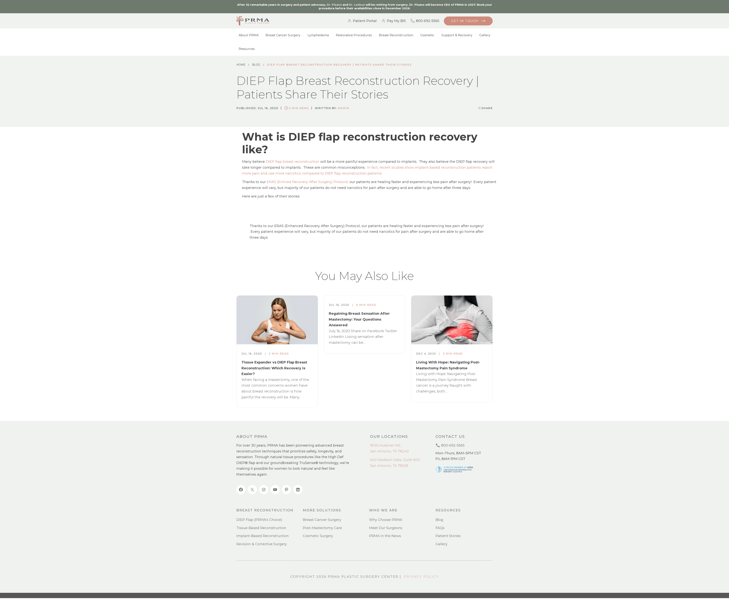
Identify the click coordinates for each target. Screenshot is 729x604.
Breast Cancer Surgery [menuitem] (283, 35)
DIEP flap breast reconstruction (292, 162)
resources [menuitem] (448, 510)
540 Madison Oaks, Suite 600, (395, 460)
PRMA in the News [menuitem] (385, 536)
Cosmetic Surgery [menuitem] (318, 536)
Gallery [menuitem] (484, 35)
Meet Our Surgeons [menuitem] (385, 528)
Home (240, 64)
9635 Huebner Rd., (385, 445)
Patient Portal (365, 21)
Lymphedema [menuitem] (318, 35)
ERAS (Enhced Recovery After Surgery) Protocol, (308, 182)
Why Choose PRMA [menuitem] (385, 520)
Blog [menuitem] (439, 520)
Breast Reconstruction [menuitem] (396, 35)
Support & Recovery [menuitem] (456, 35)
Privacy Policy (421, 577)
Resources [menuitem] (247, 49)
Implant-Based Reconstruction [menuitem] (262, 536)
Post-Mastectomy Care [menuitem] (322, 528)
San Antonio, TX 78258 (389, 466)
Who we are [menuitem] (383, 510)
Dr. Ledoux (357, 4)
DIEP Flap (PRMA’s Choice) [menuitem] (259, 520)
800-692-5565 (427, 21)
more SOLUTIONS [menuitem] (322, 510)
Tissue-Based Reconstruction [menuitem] (261, 528)
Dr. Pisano (334, 4)
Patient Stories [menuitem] (448, 536)
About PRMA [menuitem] (249, 35)
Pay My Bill (396, 21)
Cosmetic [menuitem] (427, 35)
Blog (256, 64)
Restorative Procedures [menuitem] (354, 35)
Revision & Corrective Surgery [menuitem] (261, 544)
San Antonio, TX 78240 (389, 451)
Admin (343, 108)
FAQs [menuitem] (440, 528)
